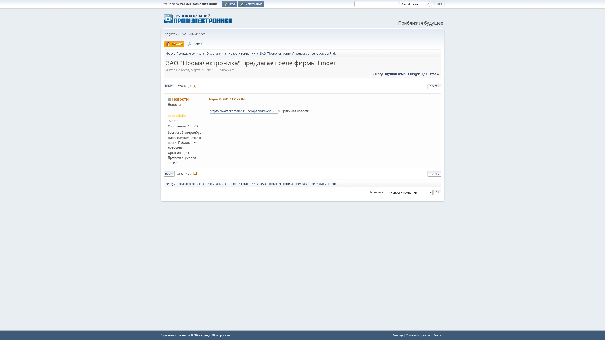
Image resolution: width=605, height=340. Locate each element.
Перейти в (376, 192)
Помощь (397, 335)
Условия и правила (418, 335)
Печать (434, 86)
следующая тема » (423, 74)
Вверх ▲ (438, 335)
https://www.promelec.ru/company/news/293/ (244, 111)
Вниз (169, 86)
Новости (180, 99)
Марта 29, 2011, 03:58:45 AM (227, 99)
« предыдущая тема (389, 74)
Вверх (169, 173)
